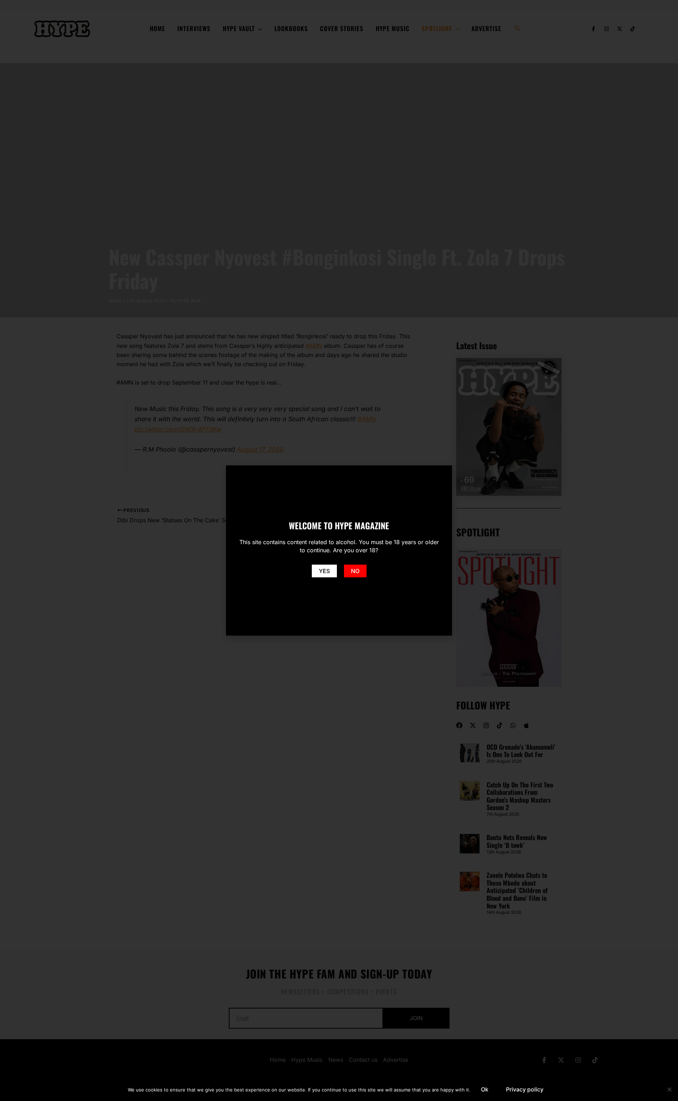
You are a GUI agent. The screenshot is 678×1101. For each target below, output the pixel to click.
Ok (484, 1089)
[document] (339, 550)
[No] (669, 1089)
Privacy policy (524, 1089)
